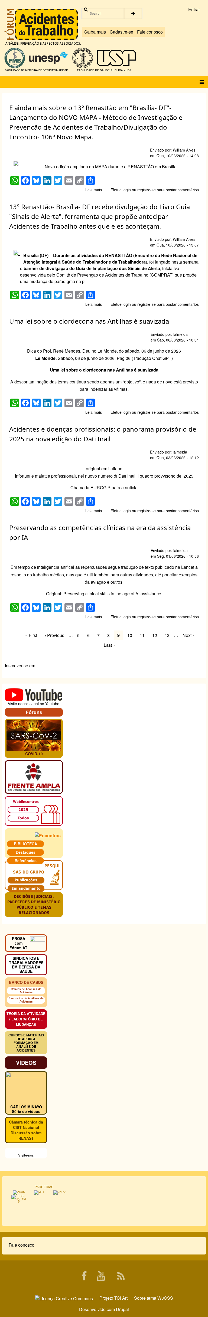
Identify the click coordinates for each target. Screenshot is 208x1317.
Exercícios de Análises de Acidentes (26, 999)
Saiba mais (95, 32)
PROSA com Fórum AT (18, 943)
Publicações (26, 880)
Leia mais (93, 190)
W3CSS (165, 1298)
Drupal (122, 1309)
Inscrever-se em (20, 665)
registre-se (146, 189)
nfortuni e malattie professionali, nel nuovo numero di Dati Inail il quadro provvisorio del (100, 476)
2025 (23, 809)
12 (156, 635)
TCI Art (121, 1298)
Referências (26, 860)
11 (144, 635)
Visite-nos (26, 1155)
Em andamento (26, 888)
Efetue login (120, 189)
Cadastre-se (121, 32)
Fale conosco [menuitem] (21, 1245)
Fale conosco (150, 32)
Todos (23, 818)
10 (131, 635)
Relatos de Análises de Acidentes (26, 990)
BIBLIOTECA (25, 843)
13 (169, 635)
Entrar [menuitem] (194, 9)
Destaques (25, 852)
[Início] (41, 24)
